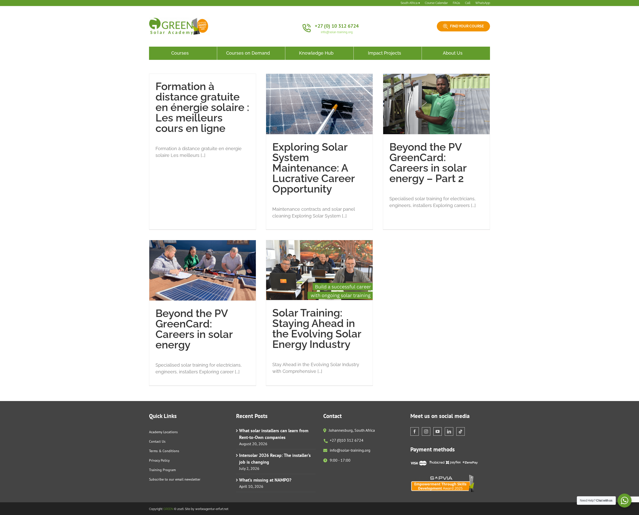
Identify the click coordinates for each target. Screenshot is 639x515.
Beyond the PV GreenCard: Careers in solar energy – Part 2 (428, 163)
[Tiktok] (460, 431)
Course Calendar (436, 3)
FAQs (456, 3)
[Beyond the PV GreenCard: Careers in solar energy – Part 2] (436, 104)
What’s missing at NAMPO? (265, 480)
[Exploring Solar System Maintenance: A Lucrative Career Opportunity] (319, 104)
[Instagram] (426, 431)
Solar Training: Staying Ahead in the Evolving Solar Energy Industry (316, 328)
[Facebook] (414, 431)
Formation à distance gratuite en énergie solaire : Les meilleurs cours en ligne (202, 107)
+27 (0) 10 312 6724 (337, 26)
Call (467, 3)
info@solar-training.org (337, 32)
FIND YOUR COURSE (467, 26)
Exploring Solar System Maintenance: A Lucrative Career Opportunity (313, 168)
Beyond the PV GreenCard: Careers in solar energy (194, 329)
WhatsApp (482, 3)
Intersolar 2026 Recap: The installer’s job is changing (275, 458)
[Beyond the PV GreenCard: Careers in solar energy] (202, 270)
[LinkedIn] (449, 431)
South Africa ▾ (410, 3)
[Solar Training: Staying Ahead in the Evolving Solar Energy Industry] (319, 270)
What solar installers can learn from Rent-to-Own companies (273, 434)
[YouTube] (437, 431)
